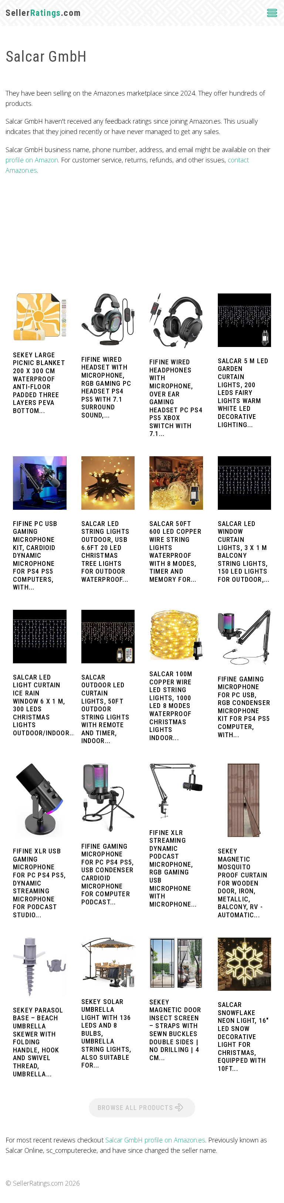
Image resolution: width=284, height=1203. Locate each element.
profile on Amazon (32, 159)
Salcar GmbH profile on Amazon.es (155, 1139)
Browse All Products (136, 1107)
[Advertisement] (142, 234)
